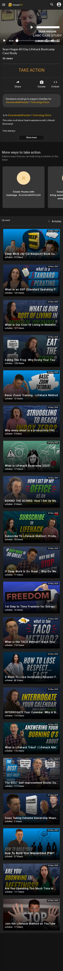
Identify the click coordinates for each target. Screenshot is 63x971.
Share (18, 86)
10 (47, 40)
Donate (42, 86)
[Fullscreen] (58, 40)
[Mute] (52, 40)
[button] (32, 27)
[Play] (4, 40)
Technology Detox (39, 102)
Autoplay (56, 221)
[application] (31, 27)
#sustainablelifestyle (17, 102)
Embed (55, 86)
